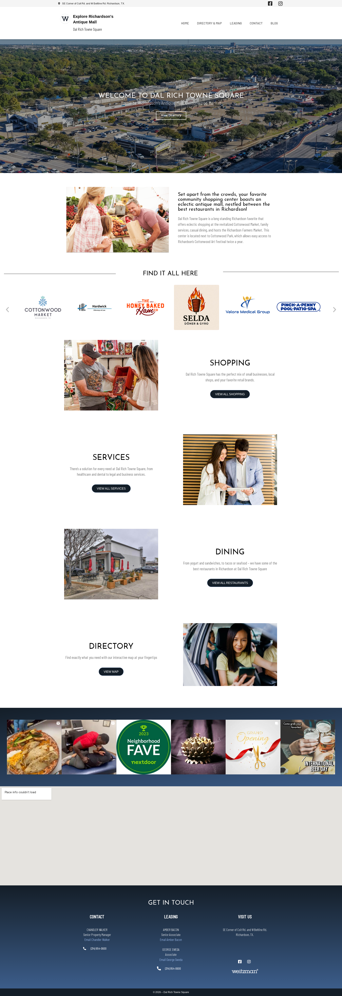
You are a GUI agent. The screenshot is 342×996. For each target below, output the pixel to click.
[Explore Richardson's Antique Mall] (65, 19)
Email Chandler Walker (97, 939)
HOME (185, 23)
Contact (256, 23)
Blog (274, 23)
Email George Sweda (171, 960)
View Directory (171, 115)
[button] (7, 309)
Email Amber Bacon (171, 939)
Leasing (236, 23)
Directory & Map (209, 23)
